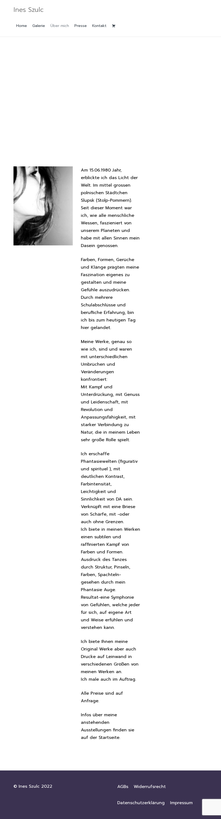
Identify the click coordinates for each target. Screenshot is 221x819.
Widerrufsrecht (150, 786)
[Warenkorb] (113, 26)
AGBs (122, 786)
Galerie (38, 26)
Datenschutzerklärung (141, 803)
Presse (80, 26)
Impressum (181, 803)
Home (21, 26)
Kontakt (99, 26)
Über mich (59, 26)
